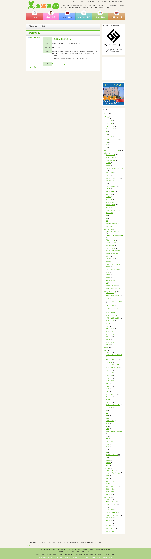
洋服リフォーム (110, 439)
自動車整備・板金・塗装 (112, 210)
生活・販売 (67, 14)
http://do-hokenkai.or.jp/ (58, 64)
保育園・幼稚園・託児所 (112, 318)
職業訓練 (108, 339)
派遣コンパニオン (110, 528)
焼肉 (107, 147)
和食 (107, 134)
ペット (107, 389)
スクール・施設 (84, 14)
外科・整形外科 (110, 245)
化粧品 (107, 423)
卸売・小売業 (109, 173)
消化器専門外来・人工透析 (113, 264)
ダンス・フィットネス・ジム (114, 301)
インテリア (109, 352)
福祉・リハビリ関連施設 (112, 269)
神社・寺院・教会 (110, 334)
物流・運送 (109, 199)
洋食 (107, 142)
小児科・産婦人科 (110, 248)
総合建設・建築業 (110, 205)
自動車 (107, 444)
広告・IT (108, 189)
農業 (107, 221)
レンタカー (109, 402)
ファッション (109, 520)
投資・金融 (109, 194)
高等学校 (108, 345)
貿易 (107, 218)
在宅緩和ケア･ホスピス (112, 242)
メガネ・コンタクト (111, 394)
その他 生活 (109, 378)
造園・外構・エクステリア (113, 226)
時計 (107, 436)
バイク (107, 383)
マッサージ (109, 483)
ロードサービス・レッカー (113, 405)
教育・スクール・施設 (110, 291)
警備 (107, 215)
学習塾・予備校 (110, 320)
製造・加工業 (109, 213)
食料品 (107, 465)
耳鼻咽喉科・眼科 (110, 280)
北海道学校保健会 (34, 33)
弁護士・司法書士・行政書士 (114, 431)
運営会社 (122, 5)
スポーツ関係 (109, 375)
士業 (107, 183)
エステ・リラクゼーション (113, 473)
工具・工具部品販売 (111, 186)
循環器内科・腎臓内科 (112, 253)
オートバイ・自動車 (111, 504)
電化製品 (108, 460)
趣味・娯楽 (100, 14)
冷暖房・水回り (110, 421)
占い (107, 426)
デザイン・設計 (110, 157)
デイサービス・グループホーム (114, 231)
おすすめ (106, 113)
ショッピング (109, 370)
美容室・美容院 (110, 491)
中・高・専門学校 (110, 312)
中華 (107, 131)
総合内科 (108, 275)
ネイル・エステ (110, 305)
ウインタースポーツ (111, 502)
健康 (107, 415)
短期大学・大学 (110, 331)
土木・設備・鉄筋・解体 (112, 178)
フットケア (109, 386)
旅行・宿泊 (109, 526)
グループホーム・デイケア (113, 295)
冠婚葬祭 (108, 418)
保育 (107, 410)
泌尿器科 (108, 261)
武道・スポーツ (110, 328)
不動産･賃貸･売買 (110, 160)
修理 (107, 413)
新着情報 (106, 347)
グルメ (34, 14)
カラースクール (110, 293)
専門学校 (108, 323)
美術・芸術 (109, 337)
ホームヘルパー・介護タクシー (114, 235)
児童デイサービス (110, 240)
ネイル (107, 478)
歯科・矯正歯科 (110, 259)
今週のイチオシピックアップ (112, 150)
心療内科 (108, 256)
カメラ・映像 (109, 510)
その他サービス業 (110, 155)
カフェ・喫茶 (109, 120)
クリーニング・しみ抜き (112, 367)
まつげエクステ (110, 481)
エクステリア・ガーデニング (114, 355)
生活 (105, 350)
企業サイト (107, 153)
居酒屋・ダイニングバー (112, 139)
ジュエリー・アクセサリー (113, 515)
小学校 (107, 326)
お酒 (107, 507)
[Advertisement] (113, 68)
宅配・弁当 (109, 137)
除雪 (107, 457)
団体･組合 (108, 175)
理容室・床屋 (109, 489)
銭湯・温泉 (109, 494)
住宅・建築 (109, 407)
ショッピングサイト (111, 373)
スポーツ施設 (109, 518)
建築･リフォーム (110, 191)
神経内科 (108, 267)
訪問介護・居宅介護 (111, 285)
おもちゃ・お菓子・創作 (112, 359)
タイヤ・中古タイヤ (111, 381)
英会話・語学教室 (110, 342)
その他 (107, 298)
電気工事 (108, 463)
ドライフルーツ (110, 126)
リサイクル (109, 397)
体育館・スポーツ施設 (112, 315)
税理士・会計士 (110, 441)
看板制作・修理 (110, 202)
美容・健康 (51, 14)
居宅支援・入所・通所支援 (113, 251)
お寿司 (107, 118)
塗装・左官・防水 (110, 181)
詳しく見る (33, 67)
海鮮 (107, 145)
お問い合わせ (114, 5)
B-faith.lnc (110, 557)
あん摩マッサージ (110, 470)
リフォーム (109, 399)
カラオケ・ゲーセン (111, 512)
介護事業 (108, 165)
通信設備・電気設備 (111, 223)
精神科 (107, 272)
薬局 (107, 283)
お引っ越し (109, 362)
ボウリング (109, 523)
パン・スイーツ (110, 129)
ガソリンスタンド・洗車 (112, 365)
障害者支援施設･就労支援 (113, 288)
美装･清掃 (108, 207)
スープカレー (109, 123)
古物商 (107, 429)
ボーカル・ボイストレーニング (114, 308)
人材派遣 (108, 163)
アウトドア (109, 499)
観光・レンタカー (110, 531)
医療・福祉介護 (108, 229)
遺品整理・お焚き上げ (112, 455)
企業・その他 (116, 14)
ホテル (107, 391)
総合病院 (108, 277)
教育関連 (108, 197)
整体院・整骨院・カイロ (112, 486)
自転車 (107, 447)
